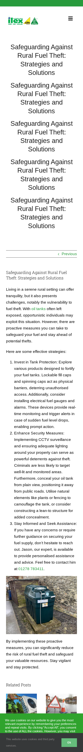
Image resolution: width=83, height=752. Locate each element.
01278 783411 (31, 569)
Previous (69, 254)
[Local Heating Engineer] (23, 18)
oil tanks (38, 309)
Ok (69, 742)
